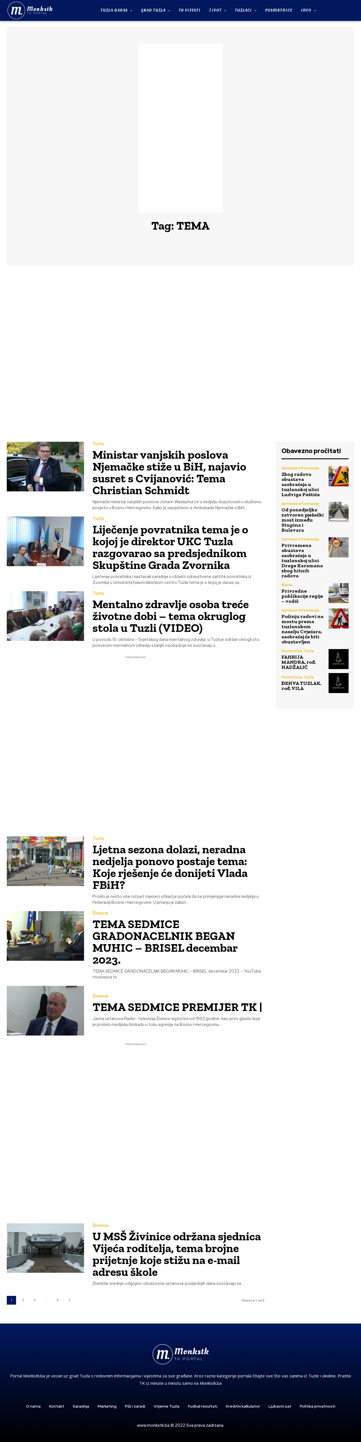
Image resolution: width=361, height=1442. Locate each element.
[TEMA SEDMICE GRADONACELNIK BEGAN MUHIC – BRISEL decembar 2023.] (45, 935)
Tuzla (98, 444)
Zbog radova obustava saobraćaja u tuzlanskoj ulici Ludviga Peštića (300, 484)
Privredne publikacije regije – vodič (302, 596)
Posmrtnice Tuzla (297, 651)
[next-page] (69, 1300)
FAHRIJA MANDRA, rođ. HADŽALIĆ (298, 662)
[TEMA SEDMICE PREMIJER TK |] (45, 1010)
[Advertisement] (180, 128)
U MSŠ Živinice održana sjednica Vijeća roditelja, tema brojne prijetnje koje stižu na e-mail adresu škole (177, 1254)
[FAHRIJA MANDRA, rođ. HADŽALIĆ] (339, 659)
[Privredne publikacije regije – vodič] (339, 593)
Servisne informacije (300, 468)
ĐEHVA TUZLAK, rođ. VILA (301, 685)
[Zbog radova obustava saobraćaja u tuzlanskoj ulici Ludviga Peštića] (339, 476)
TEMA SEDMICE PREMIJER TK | (177, 1007)
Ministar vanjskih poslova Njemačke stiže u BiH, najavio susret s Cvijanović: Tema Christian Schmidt (169, 472)
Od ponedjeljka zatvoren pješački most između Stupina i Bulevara (302, 520)
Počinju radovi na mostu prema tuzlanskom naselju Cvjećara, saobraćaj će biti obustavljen (302, 629)
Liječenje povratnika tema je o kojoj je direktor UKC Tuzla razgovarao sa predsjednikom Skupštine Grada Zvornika (170, 547)
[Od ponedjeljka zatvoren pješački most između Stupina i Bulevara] (339, 512)
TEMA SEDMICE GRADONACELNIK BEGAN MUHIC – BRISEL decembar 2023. (165, 942)
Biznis (286, 585)
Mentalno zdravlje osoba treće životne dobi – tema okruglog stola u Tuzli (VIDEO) (171, 616)
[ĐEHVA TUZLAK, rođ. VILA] (339, 683)
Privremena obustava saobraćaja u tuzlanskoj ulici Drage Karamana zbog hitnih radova (302, 560)
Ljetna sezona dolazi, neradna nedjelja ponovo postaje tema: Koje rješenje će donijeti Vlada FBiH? (170, 867)
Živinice (100, 913)
